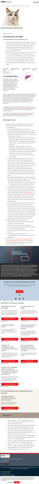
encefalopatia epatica (28, 192)
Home (4, 5)
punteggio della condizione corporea (23, 238)
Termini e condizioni (5, 471)
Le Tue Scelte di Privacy (6, 475)
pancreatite (7, 108)
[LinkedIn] (19, 298)
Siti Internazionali (5, 460)
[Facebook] (23, 298)
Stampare (19, 291)
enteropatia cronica (30, 106)
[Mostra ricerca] (34, 2)
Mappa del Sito (4, 461)
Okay (17, 482)
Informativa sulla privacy (7, 474)
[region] (19, 480)
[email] (19, 294)
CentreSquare (8, 5)
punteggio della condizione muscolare (14, 240)
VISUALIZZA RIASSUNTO (9, 318)
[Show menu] (37, 2)
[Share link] (15, 298)
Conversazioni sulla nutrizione (15, 5)
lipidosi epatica (20, 114)
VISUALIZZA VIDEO (29, 361)
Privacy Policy (4, 480)
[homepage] (6, 2)
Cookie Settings (10, 482)
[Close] (37, 478)
